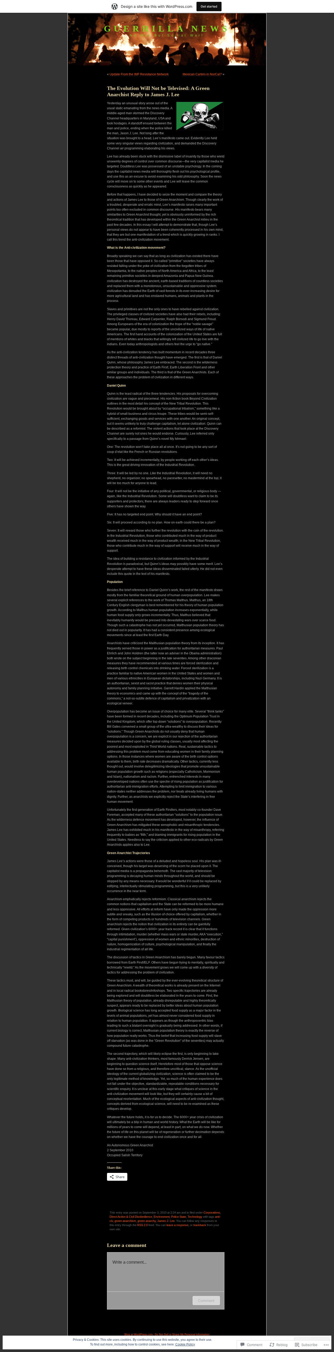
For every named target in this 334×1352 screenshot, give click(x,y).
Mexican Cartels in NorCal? (202, 74)
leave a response (177, 1225)
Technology (195, 1216)
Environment (162, 1216)
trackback (199, 1225)
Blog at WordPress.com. (138, 1334)
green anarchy (147, 1220)
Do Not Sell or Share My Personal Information (182, 1334)
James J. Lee (166, 1220)
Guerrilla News (167, 28)
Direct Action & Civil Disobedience (131, 1216)
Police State (178, 1216)
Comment (206, 1300)
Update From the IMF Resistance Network (139, 74)
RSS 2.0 (142, 1225)
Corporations (212, 1212)
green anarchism (125, 1220)
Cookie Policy (185, 1344)
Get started (209, 6)
